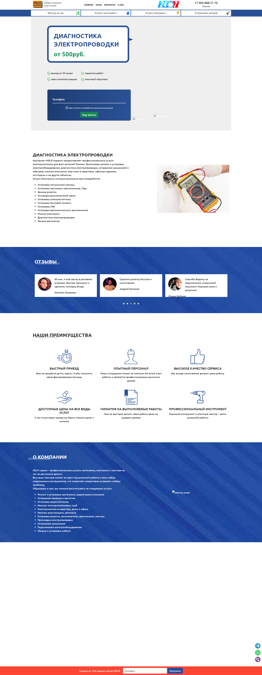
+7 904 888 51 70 (206, 2)
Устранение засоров (206, 13)
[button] (124, 303)
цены (99, 4)
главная (88, 4)
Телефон (58, 99)
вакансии (109, 4)
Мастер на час (56, 13)
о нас (121, 4)
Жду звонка (89, 114)
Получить (175, 670)
